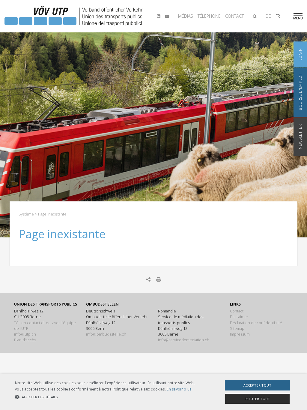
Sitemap (237, 328)
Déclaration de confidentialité (256, 322)
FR (278, 16)
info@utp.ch (25, 334)
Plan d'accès (25, 339)
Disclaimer (239, 316)
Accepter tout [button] (257, 385)
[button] (105, 397)
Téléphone (209, 16)
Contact (234, 16)
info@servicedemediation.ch (183, 339)
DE (268, 16)
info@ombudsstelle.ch (106, 334)
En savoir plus (179, 389)
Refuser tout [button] (257, 398)
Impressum (240, 334)
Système (26, 214)
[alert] (153, 392)
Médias (185, 16)
